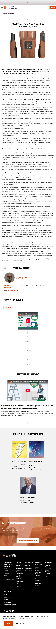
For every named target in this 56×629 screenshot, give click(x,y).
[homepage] (10, 7)
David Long (25, 497)
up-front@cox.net (13, 290)
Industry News (19, 573)
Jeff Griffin (22, 277)
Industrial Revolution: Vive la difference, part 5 (36, 468)
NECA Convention (8, 596)
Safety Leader (28, 568)
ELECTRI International (9, 601)
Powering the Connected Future (27, 501)
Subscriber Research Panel (38, 580)
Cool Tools (17, 307)
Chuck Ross (16, 461)
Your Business (8, 307)
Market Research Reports (37, 569)
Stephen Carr (34, 461)
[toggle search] (47, 8)
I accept (9, 623)
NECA (5, 594)
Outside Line (19, 576)
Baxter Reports (39, 577)
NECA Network (7, 602)
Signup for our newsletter (28, 540)
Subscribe (53, 7)
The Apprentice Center (18, 585)
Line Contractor (29, 570)
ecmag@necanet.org (9, 579)
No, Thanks (20, 623)
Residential (18, 578)
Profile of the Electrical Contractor (38, 574)
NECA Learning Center (9, 597)
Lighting (18, 575)
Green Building (19, 568)
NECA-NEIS (6, 599)
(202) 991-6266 (8, 577)
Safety (17, 580)
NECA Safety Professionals (10, 604)
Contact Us (47, 573)
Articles (12, 13)
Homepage (6, 13)
